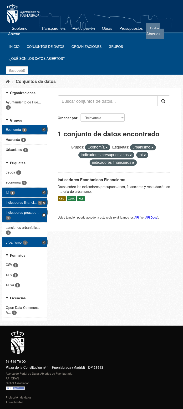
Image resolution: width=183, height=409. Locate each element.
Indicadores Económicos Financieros (91, 179)
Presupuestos (131, 28)
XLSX (71, 198)
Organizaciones (86, 46)
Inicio (14, 46)
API (136, 217)
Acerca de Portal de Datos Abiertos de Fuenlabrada (39, 373)
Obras (107, 28)
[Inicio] (8, 81)
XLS (81, 198)
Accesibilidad (14, 402)
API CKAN (12, 378)
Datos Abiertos (153, 31)
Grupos (116, 46)
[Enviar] (24, 70)
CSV (61, 198)
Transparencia (53, 28)
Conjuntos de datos (45, 46)
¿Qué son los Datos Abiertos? (37, 58)
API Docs (151, 217)
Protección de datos (18, 397)
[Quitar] (107, 147)
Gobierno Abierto (17, 31)
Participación (84, 28)
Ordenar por (67, 117)
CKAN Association (18, 383)
